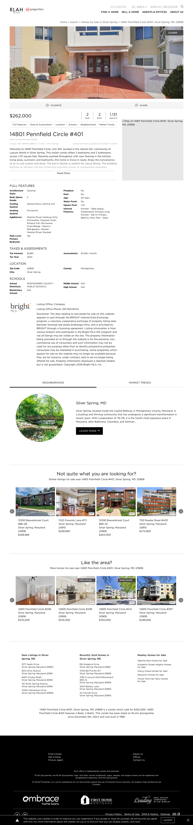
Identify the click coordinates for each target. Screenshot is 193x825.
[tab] (53, 383)
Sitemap (165, 814)
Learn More (88, 430)
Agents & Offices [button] (154, 12)
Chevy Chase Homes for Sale (152, 671)
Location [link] (61, 124)
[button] (152, 150)
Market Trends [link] (106, 124)
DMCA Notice (150, 814)
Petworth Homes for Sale (151, 675)
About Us (138, 754)
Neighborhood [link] (88, 124)
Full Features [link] (20, 124)
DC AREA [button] (138, 6)
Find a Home (55, 754)
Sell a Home (54, 757)
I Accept (168, 820)
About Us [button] (176, 12)
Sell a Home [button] (130, 12)
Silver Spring (52, 144)
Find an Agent (55, 760)
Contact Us (139, 760)
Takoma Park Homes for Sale (152, 660)
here (137, 821)
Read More (63, 173)
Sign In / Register (163, 6)
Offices (136, 757)
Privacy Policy (113, 814)
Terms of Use (131, 814)
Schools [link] (73, 124)
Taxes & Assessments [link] (41, 124)
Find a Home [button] (110, 12)
